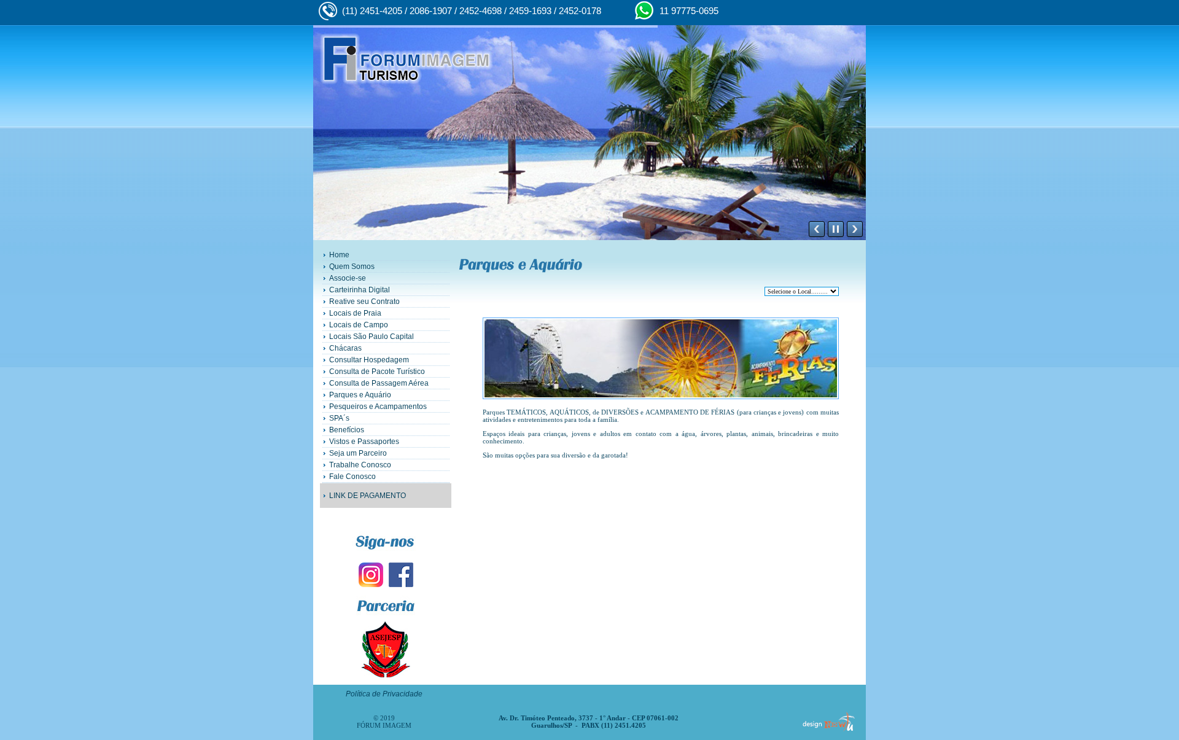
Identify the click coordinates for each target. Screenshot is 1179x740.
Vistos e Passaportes (364, 441)
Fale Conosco (352, 476)
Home (339, 255)
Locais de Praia (355, 313)
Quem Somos (352, 266)
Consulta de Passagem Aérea (379, 383)
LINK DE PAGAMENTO (367, 495)
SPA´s (339, 418)
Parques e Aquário (360, 395)
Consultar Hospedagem (369, 360)
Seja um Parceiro (358, 453)
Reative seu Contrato (364, 301)
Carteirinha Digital (359, 290)
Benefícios (346, 430)
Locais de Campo (358, 325)
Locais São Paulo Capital (371, 336)
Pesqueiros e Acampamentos (378, 406)
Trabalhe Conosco (360, 465)
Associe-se (347, 278)
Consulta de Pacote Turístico (377, 371)
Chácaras (345, 348)
